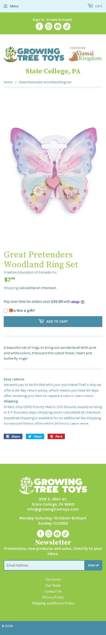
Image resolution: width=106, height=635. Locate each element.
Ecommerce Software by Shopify (75, 626)
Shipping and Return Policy (53, 603)
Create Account (59, 20)
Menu (14, 6)
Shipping (11, 288)
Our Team (53, 585)
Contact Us (53, 591)
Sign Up (93, 565)
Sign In (38, 20)
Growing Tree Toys (29, 626)
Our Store (53, 579)
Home (8, 82)
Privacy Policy (53, 597)
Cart (98, 6)
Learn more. (84, 396)
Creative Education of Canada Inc (30, 272)
